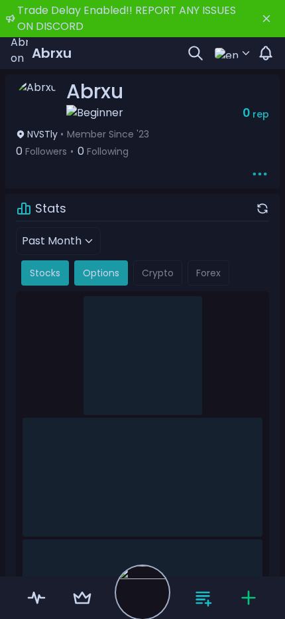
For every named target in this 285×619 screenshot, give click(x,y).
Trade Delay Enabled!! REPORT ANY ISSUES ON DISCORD (126, 18)
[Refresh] (262, 208)
